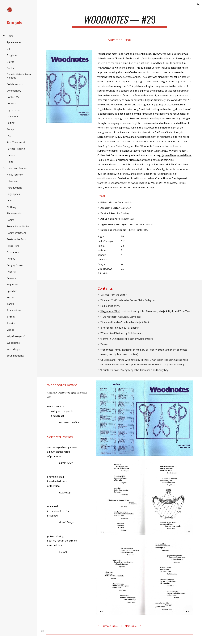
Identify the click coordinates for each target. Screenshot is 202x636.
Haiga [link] (10, 161)
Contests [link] (12, 103)
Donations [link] (12, 116)
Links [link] (10, 200)
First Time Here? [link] (16, 142)
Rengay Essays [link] (15, 265)
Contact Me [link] (13, 97)
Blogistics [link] (12, 55)
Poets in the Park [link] (16, 239)
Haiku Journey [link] (15, 174)
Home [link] (10, 36)
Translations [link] (14, 310)
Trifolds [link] (11, 317)
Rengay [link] (11, 258)
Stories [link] (11, 297)
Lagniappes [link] (13, 194)
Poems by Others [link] (16, 233)
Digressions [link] (13, 110)
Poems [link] (10, 220)
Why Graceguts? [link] (16, 336)
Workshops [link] (13, 349)
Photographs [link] (14, 213)
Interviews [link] (12, 181)
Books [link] (10, 68)
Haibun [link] (11, 155)
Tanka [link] (10, 304)
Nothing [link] (11, 207)
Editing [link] (10, 123)
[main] (119, 20)
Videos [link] (10, 329)
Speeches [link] (12, 291)
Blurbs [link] (10, 61)
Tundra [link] (11, 323)
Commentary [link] (14, 90)
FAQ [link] (9, 136)
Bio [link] (8, 48)
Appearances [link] (14, 42)
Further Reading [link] (16, 148)
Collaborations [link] (15, 84)
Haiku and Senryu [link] (16, 168)
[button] (198, 4)
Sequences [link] (13, 284)
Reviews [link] (11, 278)
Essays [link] (10, 129)
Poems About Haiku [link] (18, 226)
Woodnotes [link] (13, 342)
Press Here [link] (13, 245)
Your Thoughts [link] (15, 355)
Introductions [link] (14, 187)
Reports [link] (11, 271)
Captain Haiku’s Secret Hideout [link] (19, 76)
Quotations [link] (13, 252)
